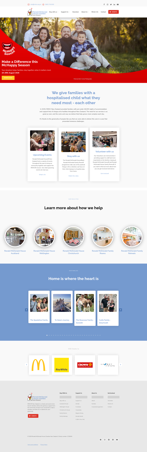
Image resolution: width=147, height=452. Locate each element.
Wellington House (64, 406)
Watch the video (73, 176)
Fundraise (78, 406)
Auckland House (64, 403)
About (93, 400)
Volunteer (75, 12)
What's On (94, 12)
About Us (84, 12)
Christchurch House (65, 410)
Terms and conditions (33, 444)
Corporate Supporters (97, 406)
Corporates (78, 410)
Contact (103, 12)
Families (94, 403)
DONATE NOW (8, 78)
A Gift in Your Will (80, 419)
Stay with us (53, 12)
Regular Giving (79, 413)
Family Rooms (63, 413)
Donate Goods (79, 416)
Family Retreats (64, 416)
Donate (77, 403)
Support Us (64, 12)
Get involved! (105, 173)
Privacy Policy (43, 444)
